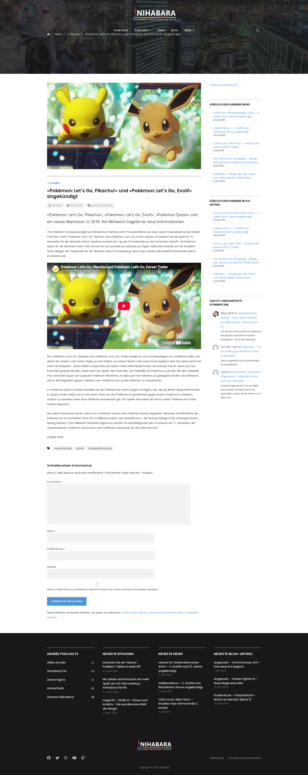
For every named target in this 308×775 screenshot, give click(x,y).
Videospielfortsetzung (100, 448)
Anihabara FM (56, 671)
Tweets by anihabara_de (224, 85)
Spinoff (80, 448)
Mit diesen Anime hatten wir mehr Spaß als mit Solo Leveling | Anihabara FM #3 (126, 683)
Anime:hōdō (55, 688)
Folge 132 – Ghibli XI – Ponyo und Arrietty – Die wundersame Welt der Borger (125, 704)
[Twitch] (83, 758)
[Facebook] (50, 758)
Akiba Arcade (56, 662)
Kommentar (55, 481)
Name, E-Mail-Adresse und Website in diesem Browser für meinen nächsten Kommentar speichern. (103, 589)
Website (51, 566)
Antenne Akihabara (60, 697)
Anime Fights (56, 680)
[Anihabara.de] (154, 12)
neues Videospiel (63, 448)
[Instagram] (66, 758)
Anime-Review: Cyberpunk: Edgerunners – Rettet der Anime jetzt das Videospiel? (241, 376)
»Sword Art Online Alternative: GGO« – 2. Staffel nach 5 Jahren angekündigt (180, 667)
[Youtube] (74, 758)
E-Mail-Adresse (56, 548)
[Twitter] (57, 758)
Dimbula (57, 205)
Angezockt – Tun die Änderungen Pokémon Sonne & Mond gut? (241, 351)
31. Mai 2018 (76, 205)
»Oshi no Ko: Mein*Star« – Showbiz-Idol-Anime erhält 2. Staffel (178, 704)
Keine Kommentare (101, 205)
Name (51, 531)
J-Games (53, 183)
